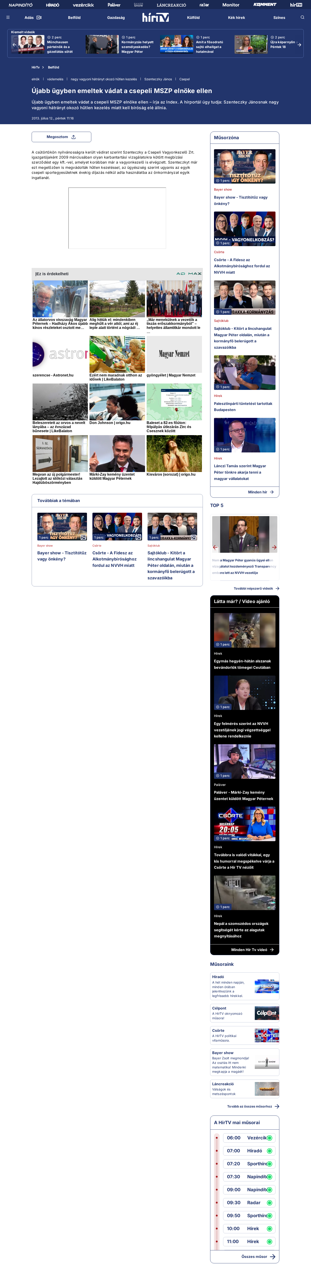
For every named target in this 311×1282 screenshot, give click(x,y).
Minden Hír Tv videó (249, 949)
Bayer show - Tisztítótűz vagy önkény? (62, 556)
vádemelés (55, 79)
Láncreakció (223, 1084)
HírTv (36, 67)
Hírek (218, 396)
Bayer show (45, 545)
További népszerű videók (253, 588)
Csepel (184, 79)
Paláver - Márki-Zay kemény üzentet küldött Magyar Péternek (243, 795)
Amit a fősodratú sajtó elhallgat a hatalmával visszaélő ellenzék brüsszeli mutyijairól (211, 54)
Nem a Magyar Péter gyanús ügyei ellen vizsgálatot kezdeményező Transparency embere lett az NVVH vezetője (244, 566)
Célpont (219, 1008)
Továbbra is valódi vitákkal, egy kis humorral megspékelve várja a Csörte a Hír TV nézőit (244, 861)
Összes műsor (254, 1256)
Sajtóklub (154, 545)
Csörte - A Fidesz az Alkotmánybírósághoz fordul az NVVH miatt (114, 559)
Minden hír (257, 492)
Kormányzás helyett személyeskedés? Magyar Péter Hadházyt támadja (138, 49)
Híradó (218, 976)
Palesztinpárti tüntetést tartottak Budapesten (243, 406)
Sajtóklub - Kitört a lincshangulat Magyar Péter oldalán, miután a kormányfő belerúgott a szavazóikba (171, 565)
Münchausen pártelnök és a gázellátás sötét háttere (60, 49)
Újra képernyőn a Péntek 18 (284, 44)
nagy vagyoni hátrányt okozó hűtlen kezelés (104, 79)
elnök (36, 79)
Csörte (96, 545)
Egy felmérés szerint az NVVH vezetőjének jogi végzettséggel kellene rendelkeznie (242, 729)
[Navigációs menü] (8, 17)
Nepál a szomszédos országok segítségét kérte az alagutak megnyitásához (241, 929)
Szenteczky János (158, 79)
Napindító (258, 1176)
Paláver (220, 785)
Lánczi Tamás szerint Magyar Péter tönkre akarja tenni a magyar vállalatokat (240, 472)
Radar (253, 1202)
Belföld (53, 67)
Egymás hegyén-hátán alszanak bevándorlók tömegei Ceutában (242, 664)
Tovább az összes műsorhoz (249, 1106)
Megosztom (57, 136)
